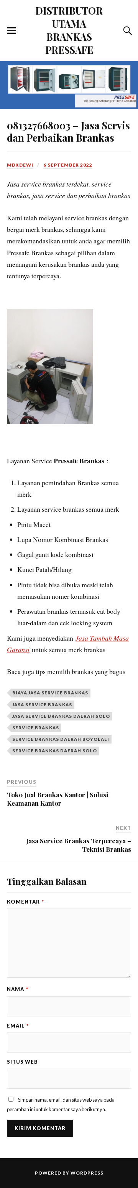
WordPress (87, 1173)
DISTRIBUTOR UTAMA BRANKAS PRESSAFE (69, 30)
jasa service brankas (42, 704)
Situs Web (22, 1062)
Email (18, 1026)
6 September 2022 (67, 165)
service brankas (35, 727)
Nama (17, 989)
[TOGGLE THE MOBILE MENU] (11, 30)
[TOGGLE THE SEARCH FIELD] (126, 30)
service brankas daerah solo (54, 750)
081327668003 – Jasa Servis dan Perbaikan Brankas (68, 131)
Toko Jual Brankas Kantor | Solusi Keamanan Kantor (57, 798)
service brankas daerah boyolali (60, 739)
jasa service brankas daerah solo (61, 716)
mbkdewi (20, 165)
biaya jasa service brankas (50, 692)
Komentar (25, 902)
